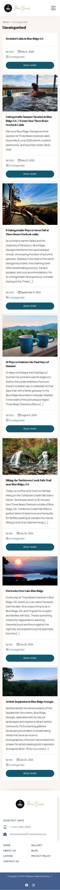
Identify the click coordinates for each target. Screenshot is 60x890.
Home (6, 845)
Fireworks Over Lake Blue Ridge (24, 591)
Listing (8, 855)
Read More (30, 65)
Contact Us (11, 861)
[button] (27, 885)
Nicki (11, 51)
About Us (9, 850)
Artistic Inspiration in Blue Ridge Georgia (29, 701)
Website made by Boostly (38, 876)
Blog (34, 850)
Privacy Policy (41, 855)
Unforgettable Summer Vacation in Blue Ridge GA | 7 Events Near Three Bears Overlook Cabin (29, 121)
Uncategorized (16, 56)
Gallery (36, 845)
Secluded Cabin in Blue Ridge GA (24, 38)
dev (11, 533)
